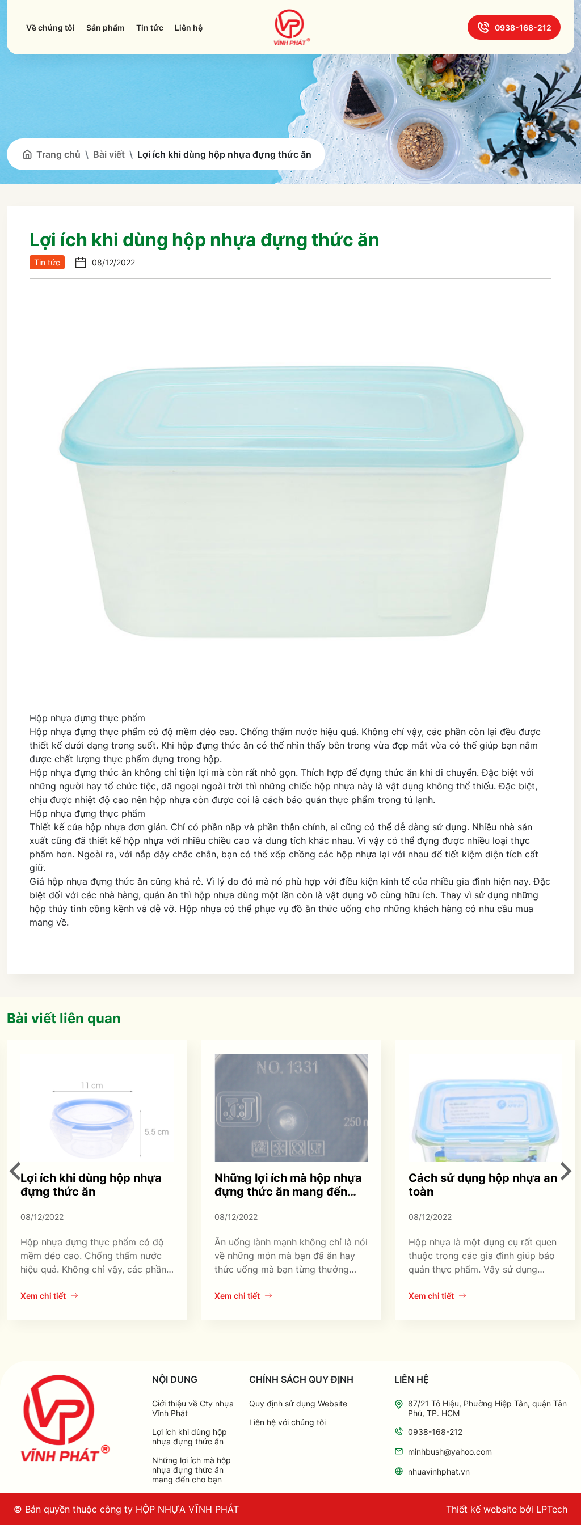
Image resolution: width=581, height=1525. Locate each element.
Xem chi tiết (43, 1295)
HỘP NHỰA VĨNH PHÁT (187, 1509)
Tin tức (149, 27)
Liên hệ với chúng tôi (287, 1422)
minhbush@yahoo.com (450, 1451)
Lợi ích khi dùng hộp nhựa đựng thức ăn (91, 1184)
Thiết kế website (481, 1509)
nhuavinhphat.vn (439, 1471)
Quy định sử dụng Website (298, 1403)
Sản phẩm (105, 27)
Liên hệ (189, 27)
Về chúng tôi (50, 27)
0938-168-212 (523, 27)
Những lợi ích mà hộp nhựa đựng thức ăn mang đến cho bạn (288, 1191)
